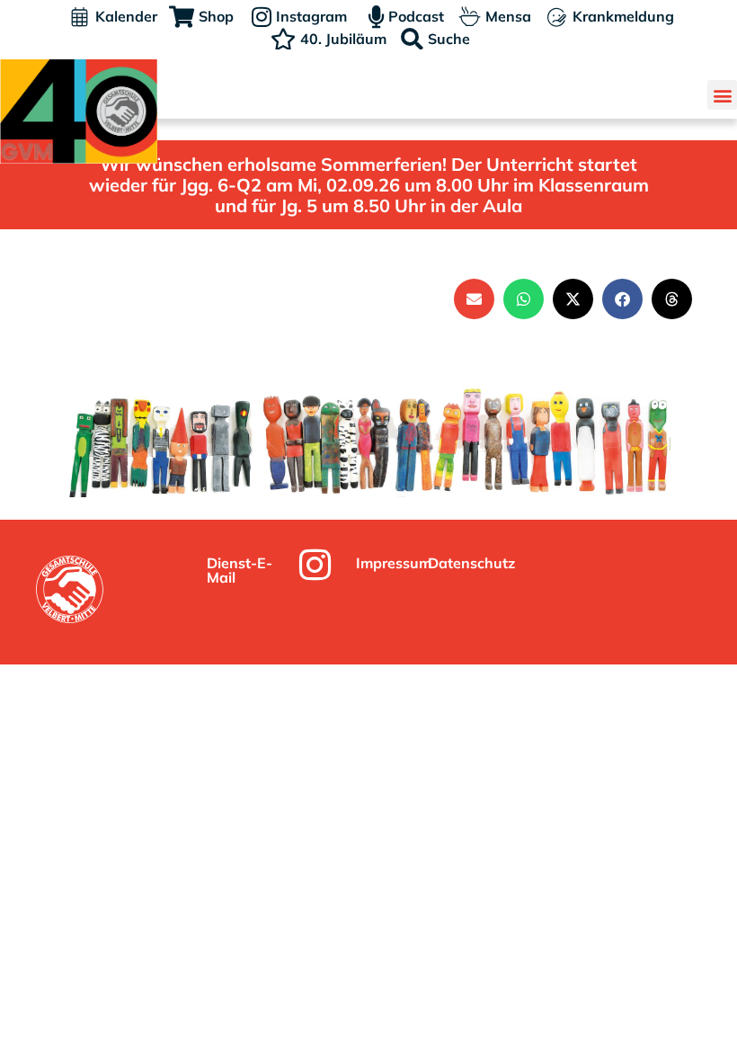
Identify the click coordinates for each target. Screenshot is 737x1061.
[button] (722, 95)
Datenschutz (471, 563)
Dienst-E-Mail (239, 570)
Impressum (393, 563)
